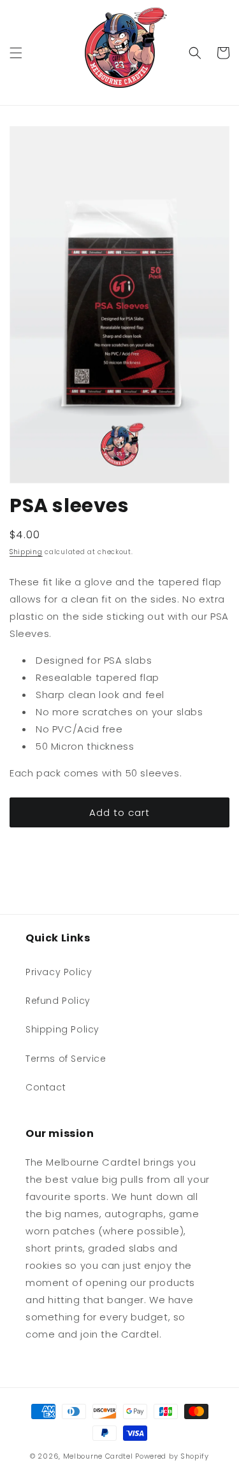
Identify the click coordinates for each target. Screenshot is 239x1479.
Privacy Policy (58, 972)
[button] (16, 53)
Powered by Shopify (172, 1456)
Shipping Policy (62, 1029)
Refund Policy (58, 1000)
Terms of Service (65, 1058)
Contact (45, 1087)
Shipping (26, 552)
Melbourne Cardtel (98, 1456)
